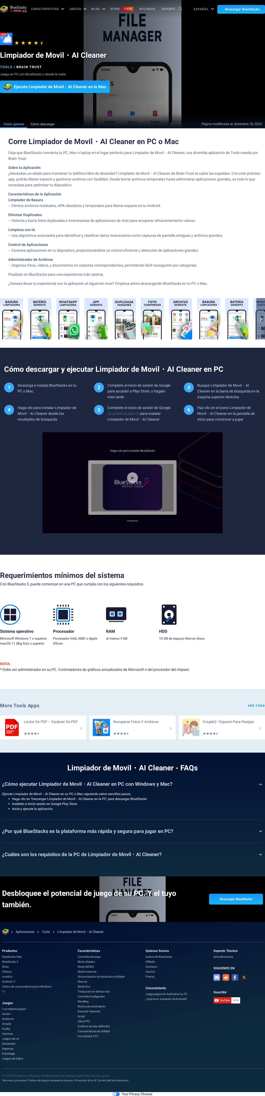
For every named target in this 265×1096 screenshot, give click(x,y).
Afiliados (147, 9)
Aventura (7, 1018)
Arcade (6, 1023)
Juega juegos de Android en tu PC (166, 994)
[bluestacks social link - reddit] (226, 977)
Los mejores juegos (14, 1009)
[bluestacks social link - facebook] (235, 977)
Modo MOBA (86, 966)
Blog (96, 9)
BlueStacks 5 (10, 961)
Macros (82, 981)
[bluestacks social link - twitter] (244, 977)
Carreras (7, 1033)
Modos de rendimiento (91, 1006)
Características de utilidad (94, 1031)
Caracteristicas (45, 9)
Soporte (168, 9)
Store (121, 9)
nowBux (7, 976)
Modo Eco (84, 986)
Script (81, 1016)
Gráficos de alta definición (94, 1026)
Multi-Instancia (87, 971)
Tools (6, 67)
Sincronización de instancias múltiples (101, 976)
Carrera (150, 971)
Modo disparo (86, 961)
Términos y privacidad (14, 1080)
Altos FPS (84, 1021)
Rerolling (83, 1001)
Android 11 (9, 981)
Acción (6, 1013)
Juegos (75, 9)
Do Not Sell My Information (113, 1080)
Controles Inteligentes (91, 996)
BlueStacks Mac (12, 956)
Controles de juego (89, 956)
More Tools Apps (20, 706)
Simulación (9, 1043)
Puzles (6, 1028)
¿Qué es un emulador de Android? (166, 999)
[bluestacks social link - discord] (216, 977)
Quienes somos (157, 951)
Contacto (151, 966)
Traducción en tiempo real (94, 991)
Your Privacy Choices (137, 1094)
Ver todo (256, 705)
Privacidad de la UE (86, 1080)
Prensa (150, 976)
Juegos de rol (10, 1038)
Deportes (7, 1048)
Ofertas (7, 971)
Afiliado (150, 961)
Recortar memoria (89, 1011)
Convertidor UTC (88, 1036)
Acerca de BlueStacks (159, 956)
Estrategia (8, 1053)
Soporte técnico (225, 951)
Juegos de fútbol (12, 1058)
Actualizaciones (223, 956)
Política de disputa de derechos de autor (50, 1080)
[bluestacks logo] (11, 9)
